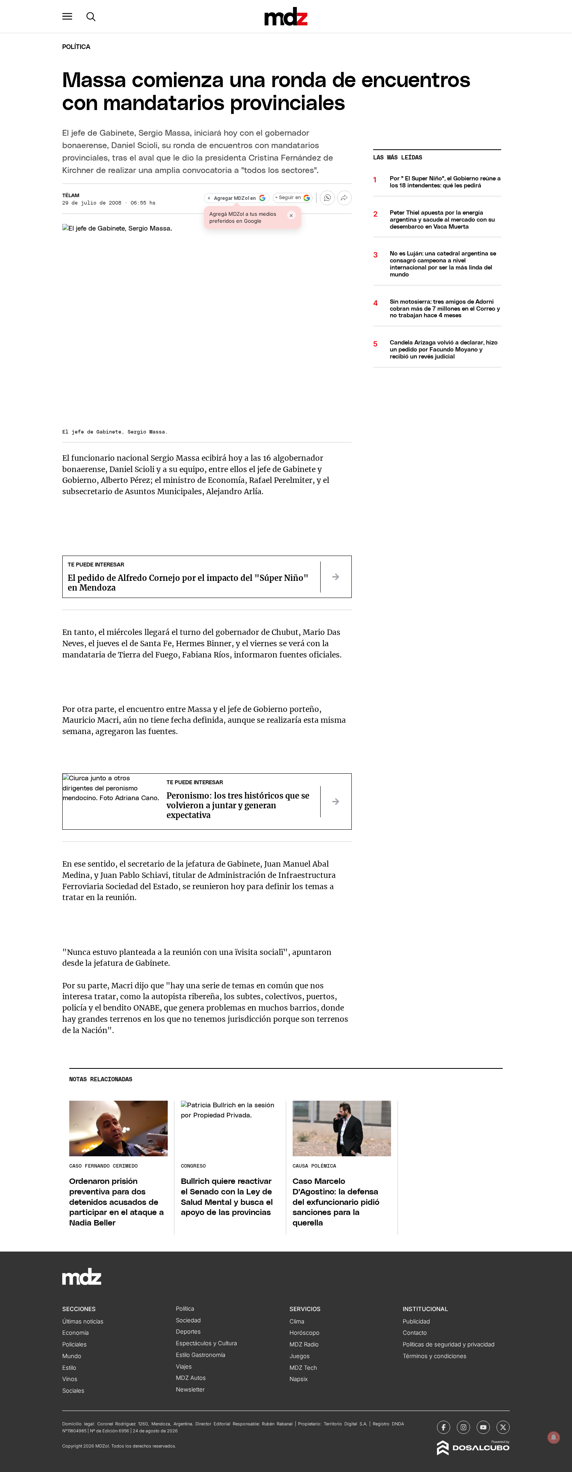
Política (76, 47)
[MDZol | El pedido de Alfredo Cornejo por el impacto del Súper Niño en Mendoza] (335, 577)
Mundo (71, 1356)
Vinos (69, 1379)
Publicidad (416, 1321)
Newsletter (190, 1389)
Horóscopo (304, 1332)
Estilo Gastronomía (200, 1354)
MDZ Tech (303, 1367)
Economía (75, 1332)
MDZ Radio (304, 1344)
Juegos (300, 1356)
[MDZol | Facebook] (443, 1427)
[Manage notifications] (553, 1437)
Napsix (299, 1379)
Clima (297, 1321)
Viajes (184, 1366)
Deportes (188, 1331)
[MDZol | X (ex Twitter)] (503, 1427)
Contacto (415, 1332)
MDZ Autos (191, 1377)
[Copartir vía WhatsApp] (327, 198)
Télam (70, 195)
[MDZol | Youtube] (483, 1427)
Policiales (74, 1344)
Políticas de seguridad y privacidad (449, 1344)
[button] (67, 16)
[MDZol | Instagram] (463, 1427)
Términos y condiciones (435, 1356)
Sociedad (188, 1320)
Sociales (73, 1390)
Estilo (69, 1367)
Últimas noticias (83, 1321)
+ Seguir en (288, 197)
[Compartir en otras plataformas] (344, 198)
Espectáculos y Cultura (206, 1343)
